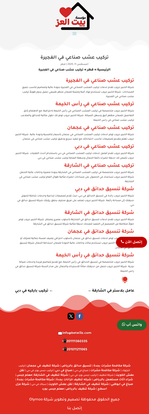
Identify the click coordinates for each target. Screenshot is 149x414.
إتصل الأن (133, 242)
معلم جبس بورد (53, 389)
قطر (63, 64)
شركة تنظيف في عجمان (43, 366)
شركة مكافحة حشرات (105, 370)
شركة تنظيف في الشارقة (51, 375)
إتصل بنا (74, 408)
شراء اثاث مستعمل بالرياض (113, 379)
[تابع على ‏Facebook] (79, 316)
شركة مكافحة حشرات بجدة (112, 366)
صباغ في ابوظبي (122, 384)
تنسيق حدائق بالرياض (77, 366)
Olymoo (36, 400)
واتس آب (133, 325)
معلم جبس (24, 375)
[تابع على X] (71, 316)
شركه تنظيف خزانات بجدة (73, 379)
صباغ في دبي (63, 370)
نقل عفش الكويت (60, 384)
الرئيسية (104, 70)
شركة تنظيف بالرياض (81, 389)
